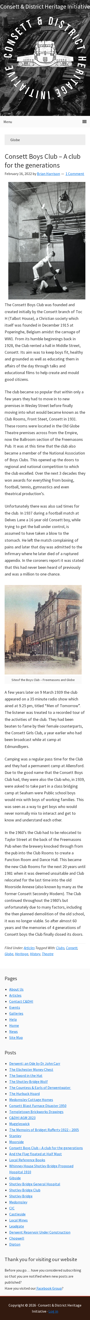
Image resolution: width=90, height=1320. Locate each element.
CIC (12, 1208)
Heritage (21, 953)
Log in (53, 1311)
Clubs (60, 947)
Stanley (15, 1135)
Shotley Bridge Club (24, 1190)
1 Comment (75, 173)
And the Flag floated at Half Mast (35, 1153)
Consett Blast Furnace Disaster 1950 (37, 1105)
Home (14, 1025)
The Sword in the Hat (25, 1075)
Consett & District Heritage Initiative (45, 6)
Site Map (16, 1037)
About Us (16, 989)
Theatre (48, 953)
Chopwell (16, 1238)
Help (13, 1019)
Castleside (17, 1214)
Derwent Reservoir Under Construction (39, 1232)
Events (14, 1007)
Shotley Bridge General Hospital (34, 1184)
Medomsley (18, 1202)
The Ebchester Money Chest (31, 1069)
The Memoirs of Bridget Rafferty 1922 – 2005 (44, 1129)
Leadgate (16, 1226)
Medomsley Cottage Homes (31, 1099)
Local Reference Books (27, 1160)
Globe (9, 953)
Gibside (15, 1178)
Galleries (16, 1013)
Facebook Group (49, 1288)
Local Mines (18, 1220)
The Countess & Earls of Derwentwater (40, 1087)
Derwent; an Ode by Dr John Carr (34, 1063)
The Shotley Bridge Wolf (28, 1081)
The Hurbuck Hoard (24, 1093)
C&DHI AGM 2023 (22, 1117)
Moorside (16, 1141)
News (13, 1031)
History (35, 953)
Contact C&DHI (21, 1001)
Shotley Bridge (21, 1196)
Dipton (14, 1244)
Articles (29, 947)
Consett (71, 947)
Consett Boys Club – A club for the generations (43, 160)
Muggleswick (19, 1123)
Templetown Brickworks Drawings (36, 1111)
